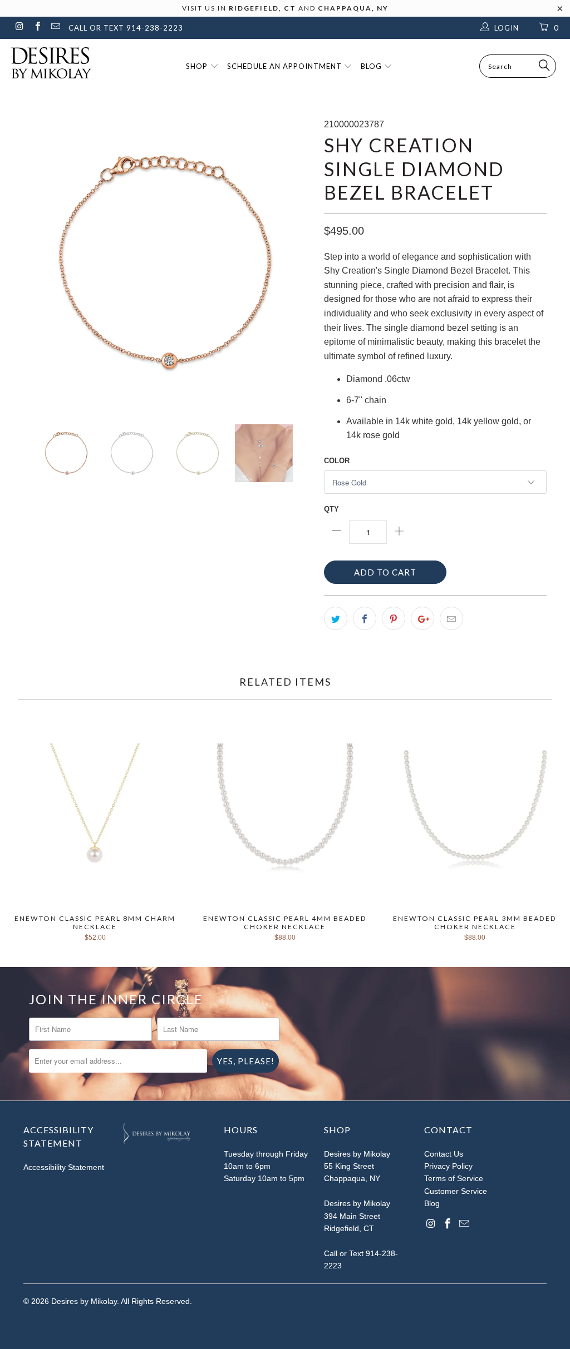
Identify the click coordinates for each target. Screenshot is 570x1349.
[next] (297, 261)
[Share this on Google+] (422, 618)
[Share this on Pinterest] (393, 618)
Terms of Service (453, 1178)
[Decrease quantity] (336, 532)
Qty (331, 509)
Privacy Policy (448, 1166)
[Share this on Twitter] (335, 618)
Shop (198, 66)
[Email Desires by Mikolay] (55, 27)
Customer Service (455, 1191)
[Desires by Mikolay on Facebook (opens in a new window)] (37, 27)
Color (337, 461)
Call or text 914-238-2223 (125, 27)
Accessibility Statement (63, 1167)
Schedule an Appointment (285, 66)
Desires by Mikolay (84, 1301)
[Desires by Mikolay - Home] (45, 63)
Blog (372, 66)
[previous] (39, 261)
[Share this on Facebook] (364, 618)
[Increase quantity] (399, 532)
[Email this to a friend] (451, 618)
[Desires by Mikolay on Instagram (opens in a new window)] (19, 27)
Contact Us (443, 1153)
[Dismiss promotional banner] (560, 11)
